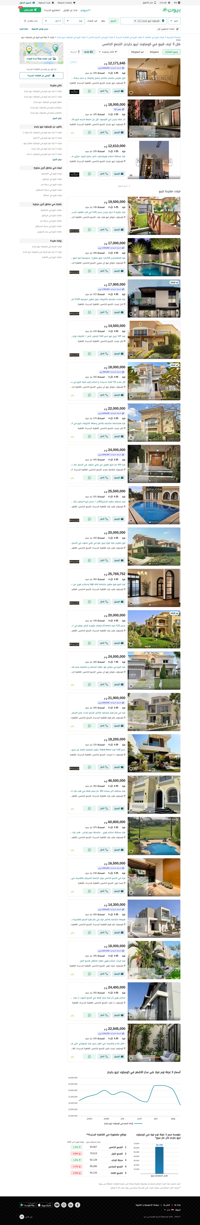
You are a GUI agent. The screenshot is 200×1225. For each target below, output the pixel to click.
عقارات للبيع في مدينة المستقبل (48, 226)
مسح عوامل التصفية (40, 29)
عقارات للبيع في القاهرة (52, 257)
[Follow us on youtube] (57, 1207)
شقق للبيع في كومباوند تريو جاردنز (47, 102)
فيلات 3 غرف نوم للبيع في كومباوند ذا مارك (44, 154)
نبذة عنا (177, 1205)
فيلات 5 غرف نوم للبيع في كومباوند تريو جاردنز (43, 97)
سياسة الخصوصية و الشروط (147, 1205)
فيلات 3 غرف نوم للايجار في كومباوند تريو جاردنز (42, 252)
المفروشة (154, 52)
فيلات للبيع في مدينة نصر (51, 184)
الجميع (113, 21)
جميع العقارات (171, 52)
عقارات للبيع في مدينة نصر (51, 221)
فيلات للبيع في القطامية (51, 174)
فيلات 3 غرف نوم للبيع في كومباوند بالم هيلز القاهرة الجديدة (41, 132)
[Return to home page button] (171, 10)
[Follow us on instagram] (63, 1207)
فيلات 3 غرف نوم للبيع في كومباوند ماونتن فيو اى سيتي (41, 143)
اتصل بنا (166, 1205)
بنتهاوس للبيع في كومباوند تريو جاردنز (46, 113)
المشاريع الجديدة (52, 10)
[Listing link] (123, 77)
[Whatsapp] (89, 91)
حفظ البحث (23, 29)
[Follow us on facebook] (77, 1207)
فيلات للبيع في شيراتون (52, 179)
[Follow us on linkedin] (70, 1207)
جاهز (103, 21)
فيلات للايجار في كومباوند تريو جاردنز (47, 247)
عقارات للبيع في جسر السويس (49, 232)
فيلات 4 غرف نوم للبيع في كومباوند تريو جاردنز (43, 91)
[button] (174, 21)
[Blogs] (86, 10)
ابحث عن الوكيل (70, 10)
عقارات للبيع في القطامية (51, 210)
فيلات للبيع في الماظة (52, 195)
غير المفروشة (137, 52)
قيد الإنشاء (92, 21)
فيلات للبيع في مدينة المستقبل (49, 190)
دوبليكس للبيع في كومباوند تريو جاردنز (46, 108)
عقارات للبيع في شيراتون (52, 215)
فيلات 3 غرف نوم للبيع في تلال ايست (46, 149)
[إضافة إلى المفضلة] (131, 93)
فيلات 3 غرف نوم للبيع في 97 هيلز (47, 138)
